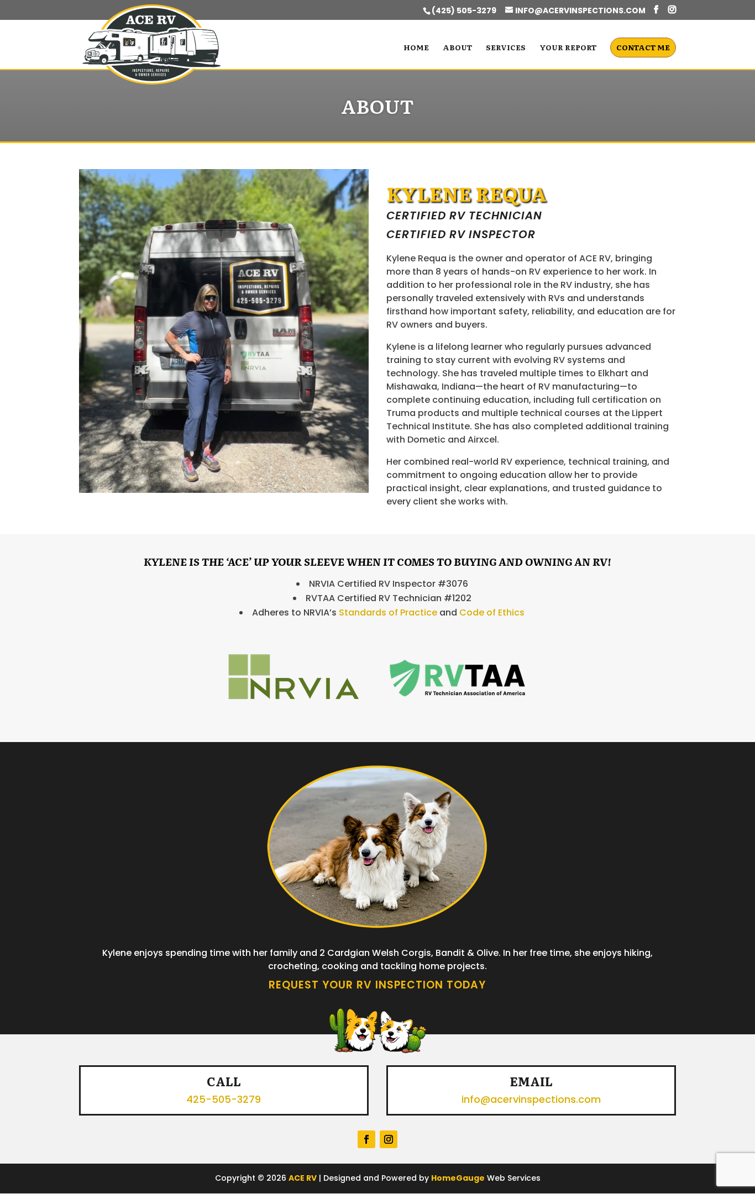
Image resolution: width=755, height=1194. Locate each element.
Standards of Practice (388, 612)
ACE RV (303, 1178)
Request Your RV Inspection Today (377, 984)
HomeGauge (458, 1178)
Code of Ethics (492, 612)
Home (416, 48)
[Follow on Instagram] (388, 1139)
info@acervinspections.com (531, 1099)
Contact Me (643, 47)
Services (506, 48)
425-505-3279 (223, 1099)
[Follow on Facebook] (366, 1139)
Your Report (567, 48)
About (457, 48)
